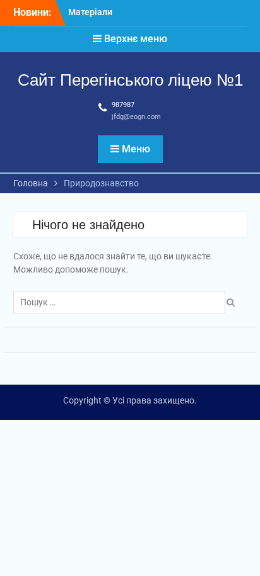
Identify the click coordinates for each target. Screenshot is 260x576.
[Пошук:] (122, 302)
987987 (123, 105)
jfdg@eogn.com (136, 117)
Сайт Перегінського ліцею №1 (130, 80)
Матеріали (90, 12)
